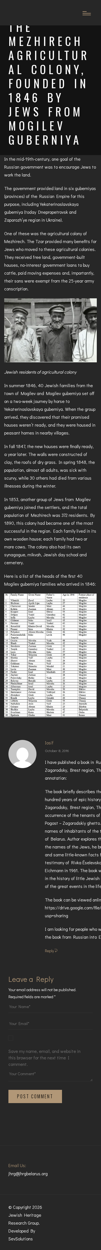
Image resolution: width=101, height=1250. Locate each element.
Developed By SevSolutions (21, 1235)
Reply (49, 950)
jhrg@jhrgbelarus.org (28, 1173)
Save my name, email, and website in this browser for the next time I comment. (44, 1057)
